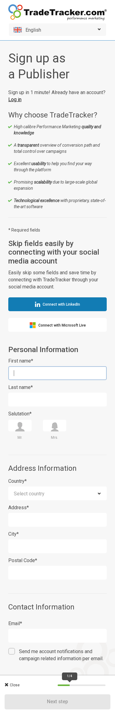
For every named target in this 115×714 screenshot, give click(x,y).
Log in (14, 99)
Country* (17, 481)
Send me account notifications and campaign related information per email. (61, 655)
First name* (20, 361)
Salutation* (20, 414)
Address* (18, 507)
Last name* (20, 387)
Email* (15, 623)
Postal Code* (22, 560)
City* (13, 534)
